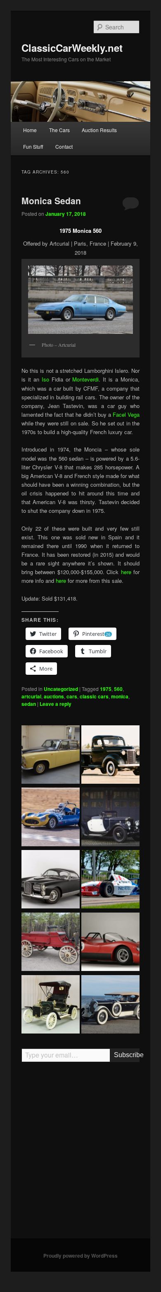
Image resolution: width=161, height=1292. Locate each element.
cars (71, 696)
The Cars (59, 129)
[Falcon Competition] (50, 817)
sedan (28, 704)
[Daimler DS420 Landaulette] (50, 755)
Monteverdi (85, 379)
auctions (54, 696)
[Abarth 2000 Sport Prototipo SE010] (110, 943)
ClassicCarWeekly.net (72, 48)
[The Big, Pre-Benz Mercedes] (110, 1005)
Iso (45, 379)
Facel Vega (126, 414)
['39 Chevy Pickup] (110, 755)
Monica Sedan (51, 200)
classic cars (94, 696)
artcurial (31, 696)
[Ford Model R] (50, 1005)
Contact (64, 146)
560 (118, 689)
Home (30, 129)
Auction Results (99, 129)
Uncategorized (61, 689)
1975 (105, 689)
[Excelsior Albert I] (110, 817)
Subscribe (127, 1054)
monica (119, 696)
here (126, 572)
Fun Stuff (33, 146)
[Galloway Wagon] (50, 943)
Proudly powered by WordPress (80, 1255)
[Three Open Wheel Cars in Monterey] (110, 880)
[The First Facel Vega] (50, 880)
